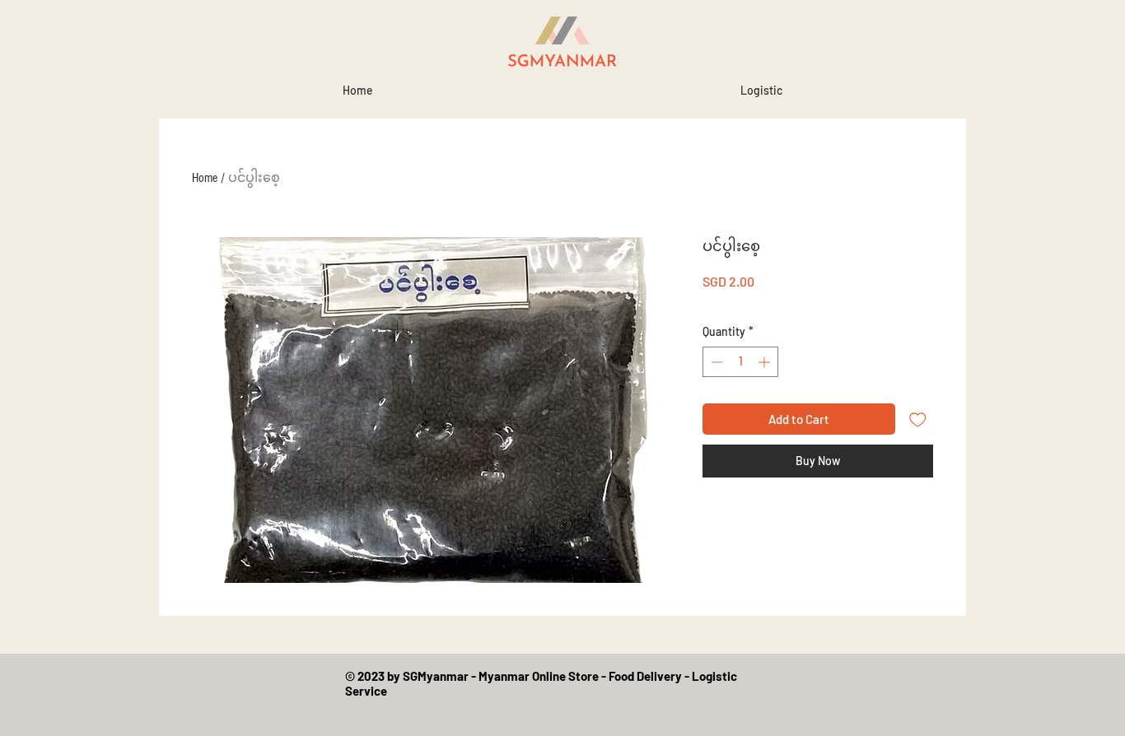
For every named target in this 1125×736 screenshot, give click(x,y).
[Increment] (765, 361)
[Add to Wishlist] (918, 419)
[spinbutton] (740, 361)
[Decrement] (715, 361)
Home (204, 177)
